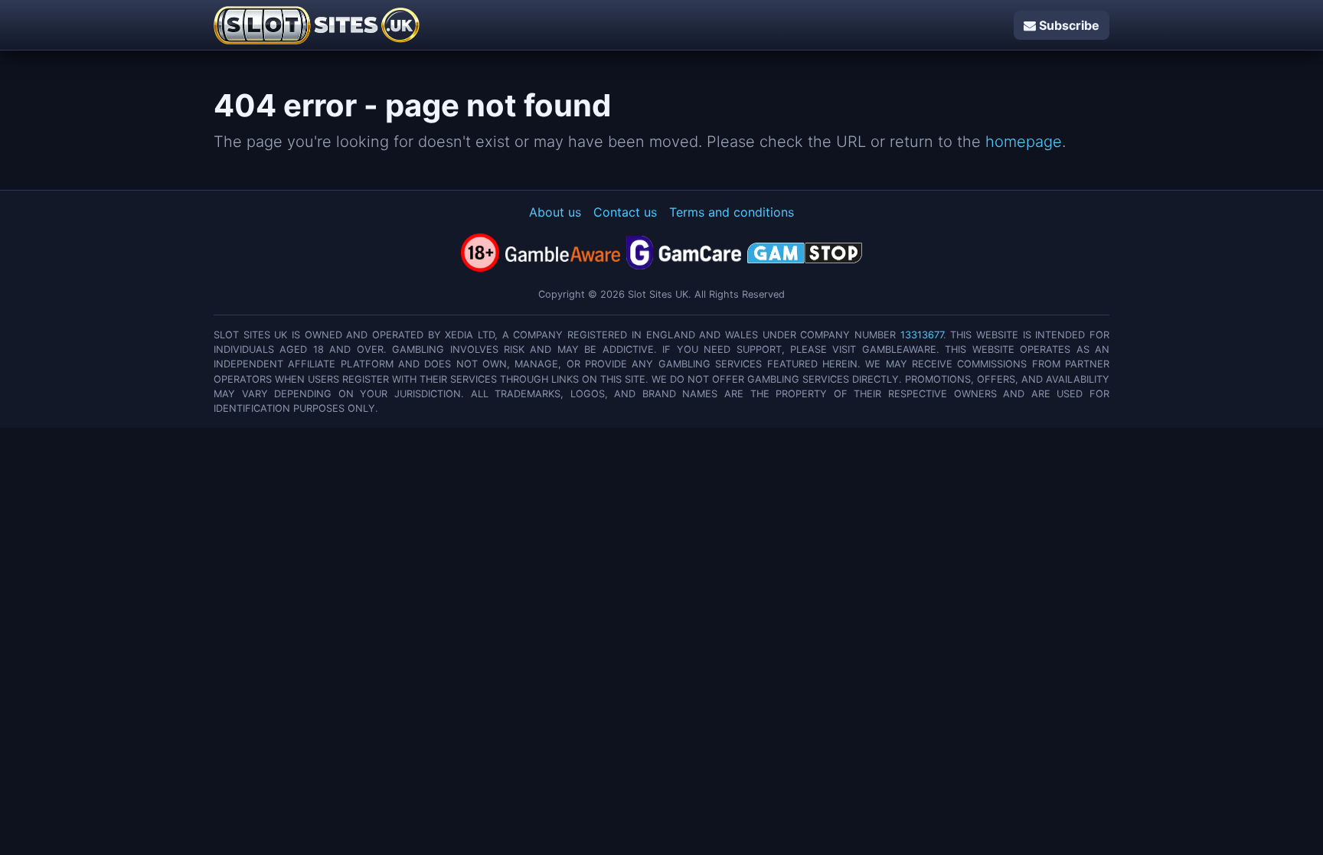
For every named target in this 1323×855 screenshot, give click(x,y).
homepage (1023, 141)
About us (555, 212)
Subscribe (1067, 25)
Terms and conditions (731, 212)
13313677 (921, 335)
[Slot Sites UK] (317, 25)
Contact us (625, 212)
